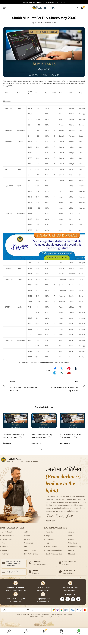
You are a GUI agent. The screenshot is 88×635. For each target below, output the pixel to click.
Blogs (48, 536)
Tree (3, 543)
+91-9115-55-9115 (70, 588)
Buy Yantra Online (31, 554)
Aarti (70, 536)
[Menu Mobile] (5, 7)
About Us (49, 532)
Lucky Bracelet (7, 532)
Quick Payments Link (54, 554)
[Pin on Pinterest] (69, 368)
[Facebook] (62, 599)
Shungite (5, 550)
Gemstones (28, 543)
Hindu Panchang (74, 547)
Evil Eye (27, 539)
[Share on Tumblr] (76, 368)
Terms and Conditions (54, 550)
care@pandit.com (43, 599)
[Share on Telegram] (55, 373)
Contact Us (50, 539)
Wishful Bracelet (8, 536)
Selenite (5, 547)
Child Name (72, 543)
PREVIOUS (12, 381)
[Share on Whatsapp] (62, 373)
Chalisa (71, 539)
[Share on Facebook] (55, 368)
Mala (26, 547)
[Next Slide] (85, 2)
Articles (71, 532)
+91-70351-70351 (43, 588)
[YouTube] (78, 599)
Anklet (26, 532)
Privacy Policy (51, 547)
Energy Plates (7, 539)
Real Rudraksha (30, 550)
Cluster (27, 536)
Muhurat (71, 554)
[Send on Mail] (69, 373)
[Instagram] (73, 599)
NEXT (76, 381)
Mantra (71, 550)
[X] (67, 599)
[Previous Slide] (2, 2)
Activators (5, 554)
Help (47, 543)
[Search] (77, 8)
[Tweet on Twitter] (62, 368)
